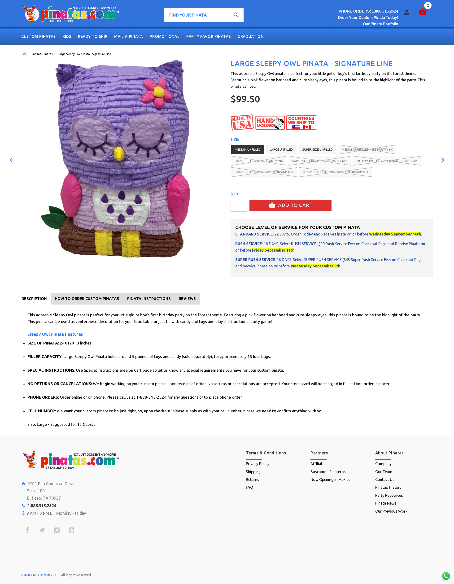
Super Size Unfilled (317, 149)
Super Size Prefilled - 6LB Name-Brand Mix (335, 172)
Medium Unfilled (248, 149)
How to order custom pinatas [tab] (87, 298)
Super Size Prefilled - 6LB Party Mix (319, 160)
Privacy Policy (257, 464)
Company (383, 464)
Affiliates (318, 464)
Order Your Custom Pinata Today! (368, 18)
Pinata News (385, 503)
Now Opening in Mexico (330, 479)
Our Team (383, 472)
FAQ (249, 487)
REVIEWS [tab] (187, 298)
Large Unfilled (281, 149)
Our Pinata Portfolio (380, 24)
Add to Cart (295, 205)
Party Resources (389, 495)
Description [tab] (34, 298)
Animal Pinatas (42, 54)
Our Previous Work (391, 511)
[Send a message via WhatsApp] (446, 576)
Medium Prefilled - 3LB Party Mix (367, 149)
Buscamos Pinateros (328, 472)
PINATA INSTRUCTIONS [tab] (149, 298)
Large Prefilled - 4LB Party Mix (259, 160)
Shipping (253, 472)
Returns (252, 479)
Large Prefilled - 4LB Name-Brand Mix (264, 172)
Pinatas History (388, 487)
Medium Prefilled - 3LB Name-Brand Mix (387, 160)
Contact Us (384, 479)
